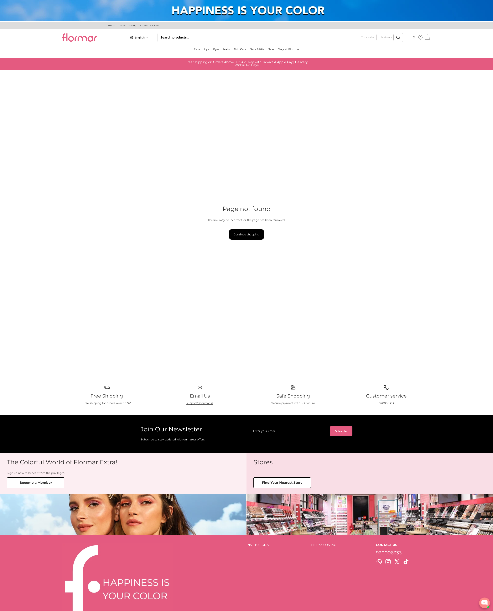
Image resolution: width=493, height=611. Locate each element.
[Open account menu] (414, 37)
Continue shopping (246, 234)
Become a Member (35, 483)
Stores (111, 25)
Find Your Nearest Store (282, 483)
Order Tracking (127, 25)
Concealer (367, 37)
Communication (149, 25)
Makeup (386, 37)
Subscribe (341, 431)
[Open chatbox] (484, 603)
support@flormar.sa (199, 403)
